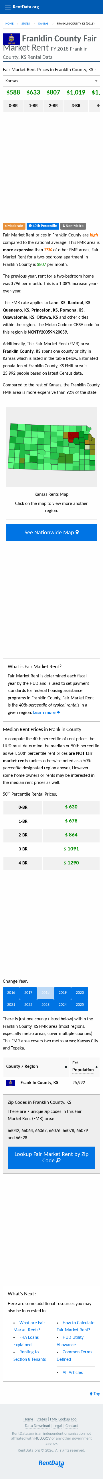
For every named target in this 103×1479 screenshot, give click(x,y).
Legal (58, 1426)
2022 (28, 1005)
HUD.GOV (42, 1438)
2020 (80, 993)
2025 (80, 1005)
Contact (72, 1426)
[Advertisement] (51, 168)
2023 (45, 1005)
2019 (63, 993)
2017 (28, 993)
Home (9, 23)
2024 (63, 1005)
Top (96, 1394)
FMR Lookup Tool (63, 1419)
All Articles (73, 1372)
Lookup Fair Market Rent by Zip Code (52, 1158)
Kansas (43, 23)
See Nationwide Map (50, 533)
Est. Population (83, 1066)
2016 (11, 993)
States (25, 23)
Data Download (37, 1426)
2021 (11, 1005)
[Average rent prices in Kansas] (12, 1083)
